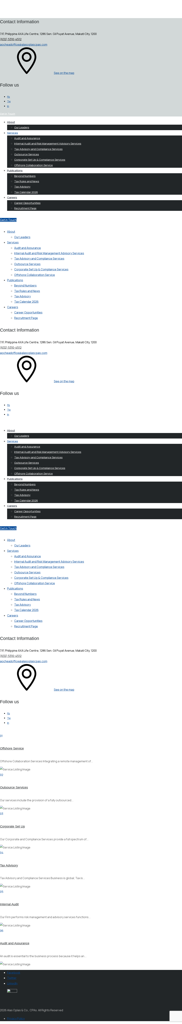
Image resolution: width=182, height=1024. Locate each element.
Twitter (12, 978)
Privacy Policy (16, 1018)
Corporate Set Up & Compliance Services (39, 160)
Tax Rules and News (26, 181)
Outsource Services (26, 154)
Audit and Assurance (27, 138)
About (11, 122)
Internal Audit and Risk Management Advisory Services (47, 143)
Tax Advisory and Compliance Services (38, 149)
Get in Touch (8, 220)
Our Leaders (21, 127)
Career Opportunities (27, 203)
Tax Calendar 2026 (26, 192)
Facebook (13, 973)
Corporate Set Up (12, 826)
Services (12, 133)
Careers (12, 197)
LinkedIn (12, 983)
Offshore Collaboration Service (33, 165)
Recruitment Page (25, 208)
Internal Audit (9, 904)
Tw (9, 101)
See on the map (64, 73)
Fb (8, 96)
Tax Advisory (22, 186)
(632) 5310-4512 (11, 39)
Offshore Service (12, 748)
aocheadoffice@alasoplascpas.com (23, 44)
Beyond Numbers (25, 176)
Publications (15, 170)
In (8, 106)
